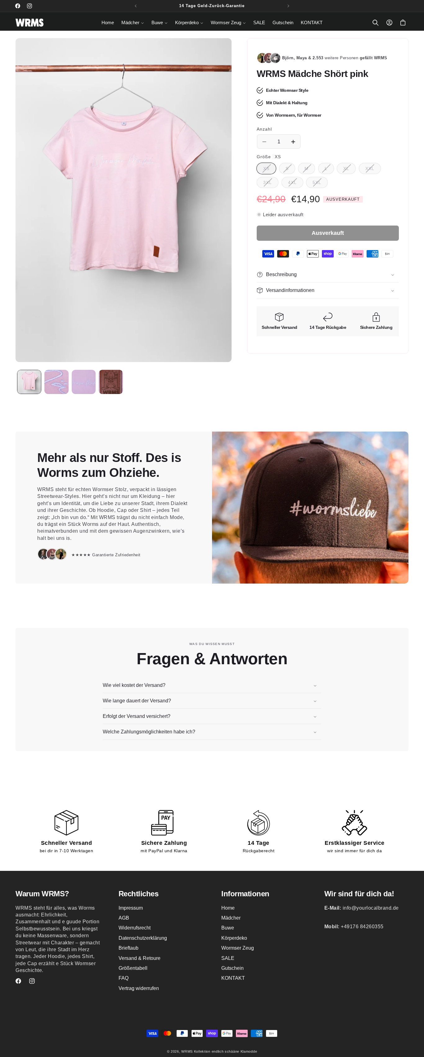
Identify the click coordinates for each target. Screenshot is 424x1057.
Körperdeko (234, 938)
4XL (295, 184)
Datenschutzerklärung (143, 938)
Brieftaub (128, 948)
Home (228, 908)
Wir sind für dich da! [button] (359, 893)
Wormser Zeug (237, 948)
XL (349, 170)
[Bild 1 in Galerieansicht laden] (29, 382)
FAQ (124, 978)
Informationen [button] (245, 893)
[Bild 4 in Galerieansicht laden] (111, 382)
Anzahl (264, 129)
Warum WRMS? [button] (42, 893)
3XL (270, 184)
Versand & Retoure (139, 958)
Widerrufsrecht (135, 928)
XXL (373, 170)
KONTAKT (233, 978)
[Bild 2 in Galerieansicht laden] (56, 382)
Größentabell (133, 968)
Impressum (131, 908)
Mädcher (231, 917)
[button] (133, 22)
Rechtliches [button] (139, 893)
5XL (320, 184)
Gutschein (232, 968)
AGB (124, 917)
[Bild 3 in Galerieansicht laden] (84, 382)
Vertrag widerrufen (139, 988)
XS (269, 170)
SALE (227, 958)
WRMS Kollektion (195, 1051)
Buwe (227, 928)
